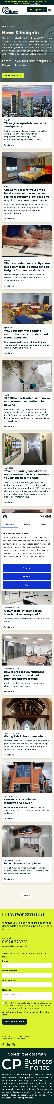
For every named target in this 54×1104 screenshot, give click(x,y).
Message (6, 990)
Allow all (27, 568)
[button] (49, 10)
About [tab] (44, 524)
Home (5, 26)
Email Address (9, 980)
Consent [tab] (10, 524)
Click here (47, 1)
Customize (25, 576)
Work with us (13, 75)
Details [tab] (27, 524)
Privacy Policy (32, 1008)
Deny (27, 585)
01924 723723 (35, 4)
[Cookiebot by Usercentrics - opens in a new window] (39, 516)
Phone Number (9, 970)
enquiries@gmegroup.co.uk (14, 946)
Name (5, 961)
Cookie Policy (19, 1039)
